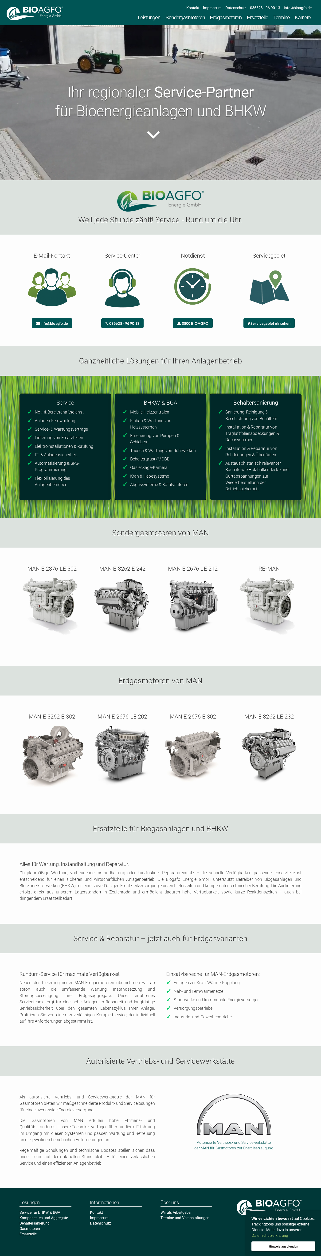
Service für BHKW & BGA (40, 1212)
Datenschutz (235, 8)
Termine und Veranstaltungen (184, 1218)
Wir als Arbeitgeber (176, 1212)
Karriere (303, 17)
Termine (281, 17)
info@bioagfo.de (298, 8)
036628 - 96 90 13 (265, 8)
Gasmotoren (30, 1228)
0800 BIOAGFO (194, 323)
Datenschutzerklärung (269, 1235)
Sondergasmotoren (185, 17)
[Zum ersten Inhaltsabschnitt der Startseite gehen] (160, 132)
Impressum (212, 8)
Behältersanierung (35, 1223)
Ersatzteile (257, 17)
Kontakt (192, 8)
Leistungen (149, 17)
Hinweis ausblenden (283, 1246)
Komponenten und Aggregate (44, 1218)
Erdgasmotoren (226, 17)
